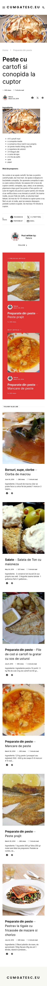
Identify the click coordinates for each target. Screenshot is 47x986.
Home (5, 50)
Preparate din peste (22, 50)
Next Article (14, 330)
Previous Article (17, 258)
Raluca (11, 97)
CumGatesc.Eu (23, 7)
